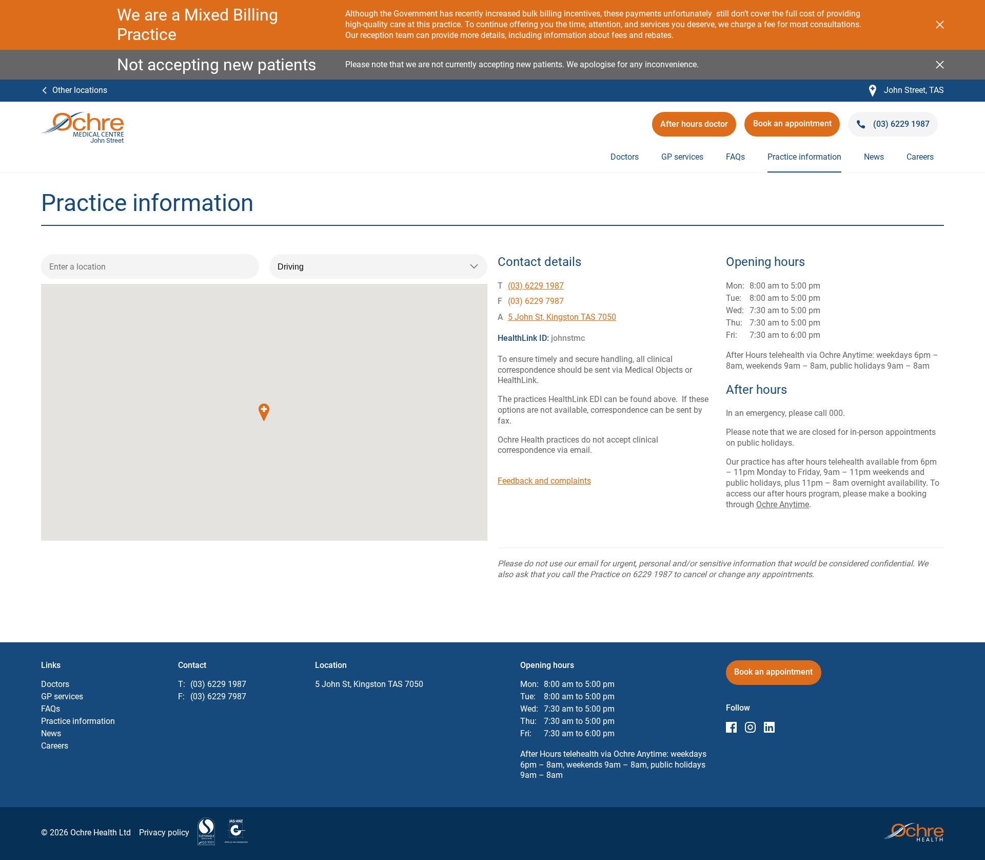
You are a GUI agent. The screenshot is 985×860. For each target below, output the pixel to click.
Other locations (79, 90)
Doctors (624, 157)
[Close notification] (940, 24)
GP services (682, 157)
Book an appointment (795, 127)
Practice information (804, 157)
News (874, 157)
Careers (920, 157)
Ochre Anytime (782, 504)
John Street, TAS (906, 90)
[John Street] (82, 117)
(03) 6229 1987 (536, 286)
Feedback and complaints (544, 481)
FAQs (735, 157)
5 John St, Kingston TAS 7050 (562, 317)
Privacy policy (164, 832)
